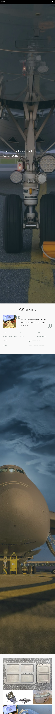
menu (3, 2)
